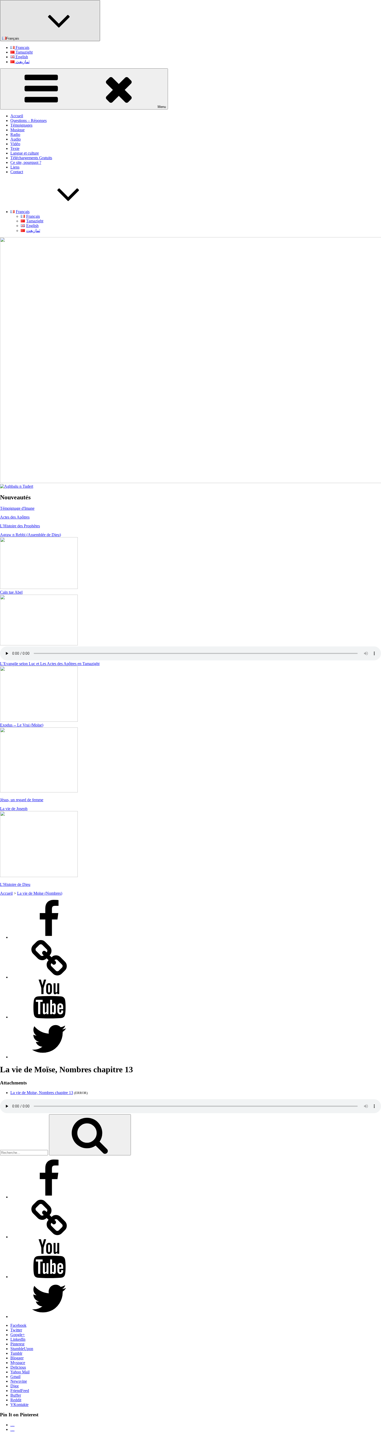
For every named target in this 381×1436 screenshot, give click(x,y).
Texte (14, 148)
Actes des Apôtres (15, 517)
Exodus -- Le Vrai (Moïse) (21, 725)
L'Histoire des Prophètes (20, 526)
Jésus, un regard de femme (21, 800)
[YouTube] (49, 1017)
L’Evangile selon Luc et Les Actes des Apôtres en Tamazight (50, 663)
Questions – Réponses (28, 120)
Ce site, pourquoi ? (25, 162)
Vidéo (15, 144)
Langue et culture (24, 153)
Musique (17, 130)
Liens (14, 167)
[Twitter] (49, 1057)
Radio (15, 134)
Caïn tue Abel (11, 592)
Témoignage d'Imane (17, 508)
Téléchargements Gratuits (31, 158)
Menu (162, 107)
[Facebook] (49, 937)
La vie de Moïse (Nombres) (39, 893)
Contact (16, 172)
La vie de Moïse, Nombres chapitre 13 (41, 1092)
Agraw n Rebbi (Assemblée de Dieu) (30, 535)
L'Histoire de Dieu (15, 884)
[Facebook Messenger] (49, 977)
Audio (15, 139)
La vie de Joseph (13, 808)
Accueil (16, 116)
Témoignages (21, 125)
